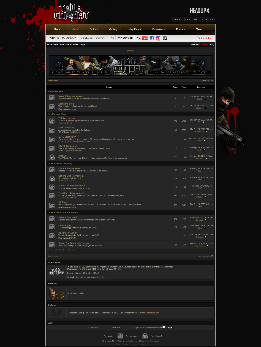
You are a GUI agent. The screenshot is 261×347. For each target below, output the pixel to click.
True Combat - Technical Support (63, 212)
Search (111, 158)
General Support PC (68, 217)
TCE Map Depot (65, 123)
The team (72, 250)
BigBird (199, 197)
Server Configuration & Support (74, 243)
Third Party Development (71, 193)
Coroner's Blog (66, 104)
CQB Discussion (66, 127)
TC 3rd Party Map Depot (69, 197)
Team (199, 29)
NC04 (60, 180)
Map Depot (135, 29)
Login (82, 44)
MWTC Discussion (67, 146)
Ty (199, 122)
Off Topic (62, 202)
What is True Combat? (63, 38)
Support (101, 38)
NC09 (72, 180)
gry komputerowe (130, 341)
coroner (73, 109)
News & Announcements (70, 96)
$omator (199, 220)
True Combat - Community (60, 163)
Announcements (55, 91)
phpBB (118, 345)
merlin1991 (199, 246)
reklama (152, 341)
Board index (52, 44)
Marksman (91, 277)
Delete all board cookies (56, 250)
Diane (199, 99)
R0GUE (72, 238)
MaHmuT (199, 158)
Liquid (199, 141)
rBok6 (199, 188)
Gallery (113, 29)
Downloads (158, 29)
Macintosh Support (67, 233)
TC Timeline (86, 38)
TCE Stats (123, 38)
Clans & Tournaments (69, 168)
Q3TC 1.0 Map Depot (88, 141)
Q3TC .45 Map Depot (67, 141)
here (78, 132)
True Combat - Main (57, 114)
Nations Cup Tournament (70, 176)
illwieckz (199, 237)
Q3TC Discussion (67, 137)
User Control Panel (69, 44)
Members (195, 44)
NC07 (66, 180)
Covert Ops (81, 277)
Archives (63, 156)
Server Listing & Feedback (71, 185)
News (57, 29)
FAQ (112, 38)
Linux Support (65, 225)
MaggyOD (199, 131)
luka (199, 150)
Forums (180, 29)
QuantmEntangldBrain (148, 313)
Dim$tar (72, 207)
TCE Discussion (66, 118)
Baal (199, 171)
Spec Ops (101, 277)
